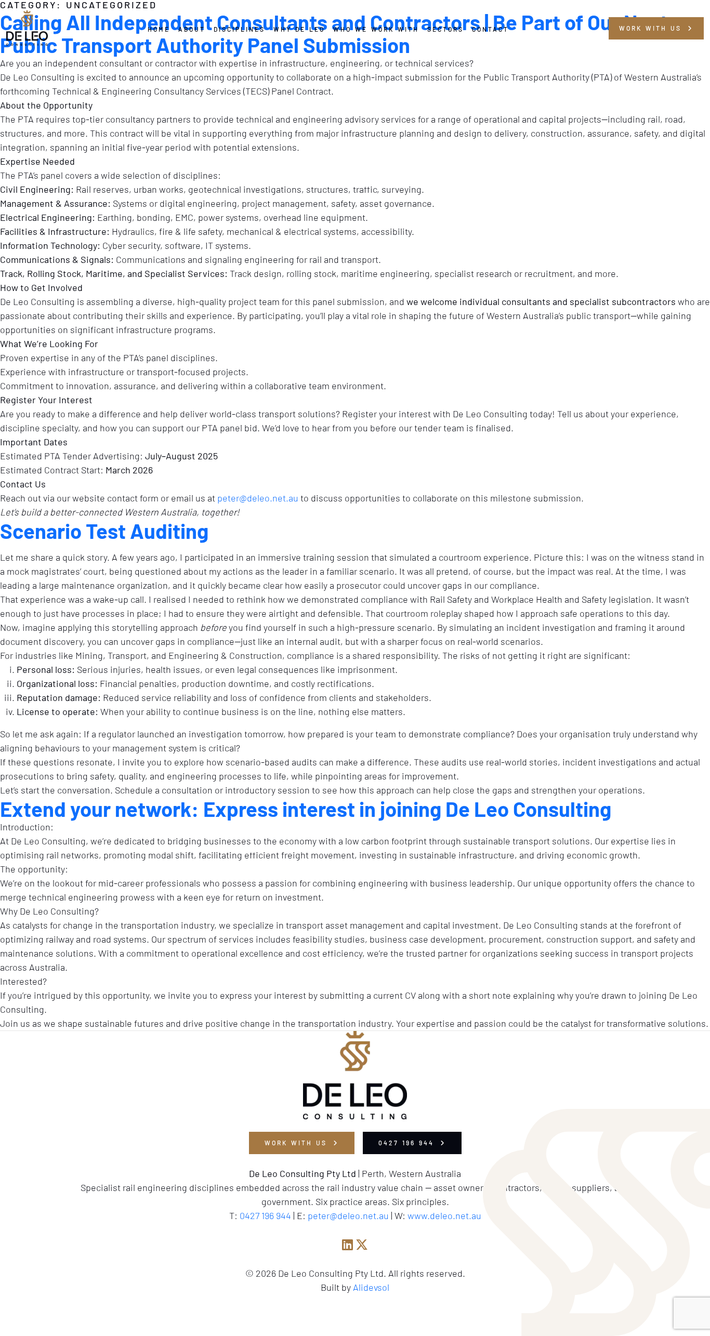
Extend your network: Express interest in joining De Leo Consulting (305, 808)
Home (159, 29)
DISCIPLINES (239, 29)
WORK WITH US (298, 1142)
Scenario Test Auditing (104, 530)
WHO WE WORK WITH (376, 29)
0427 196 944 (408, 1142)
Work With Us (652, 28)
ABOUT (191, 29)
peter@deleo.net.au (257, 498)
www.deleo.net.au (444, 1215)
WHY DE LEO (299, 29)
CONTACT (490, 29)
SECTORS (445, 29)
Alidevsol (371, 1287)
